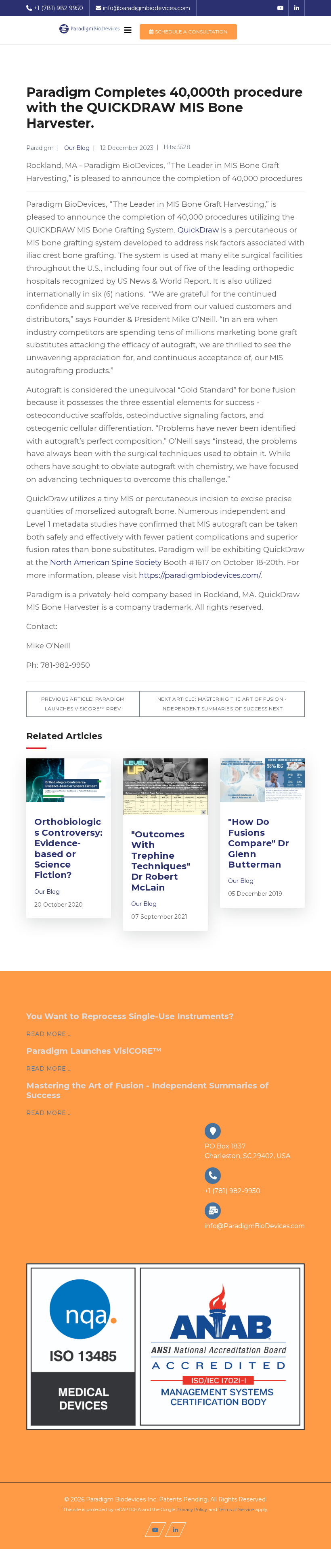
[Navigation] (128, 30)
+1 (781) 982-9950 (232, 1191)
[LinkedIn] (296, 8)
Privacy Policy (191, 1509)
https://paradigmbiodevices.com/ (199, 575)
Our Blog (77, 148)
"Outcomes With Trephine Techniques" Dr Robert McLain (160, 861)
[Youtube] (280, 8)
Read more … (49, 1034)
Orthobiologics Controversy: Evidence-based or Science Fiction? (68, 848)
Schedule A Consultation (190, 32)
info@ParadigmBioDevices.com (255, 1226)
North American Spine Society (105, 562)
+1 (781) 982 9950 (58, 8)
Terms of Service (236, 1509)
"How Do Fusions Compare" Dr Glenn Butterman (258, 843)
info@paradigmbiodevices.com (146, 8)
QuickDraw (198, 230)
